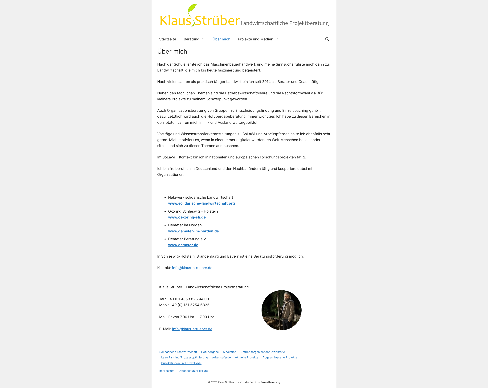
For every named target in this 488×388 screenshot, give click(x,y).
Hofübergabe (210, 352)
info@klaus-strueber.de (192, 268)
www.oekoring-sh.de (187, 217)
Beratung (191, 39)
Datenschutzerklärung (194, 371)
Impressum (166, 371)
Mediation (229, 352)
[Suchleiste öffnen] (327, 39)
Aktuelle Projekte (246, 357)
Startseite (167, 39)
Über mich (221, 39)
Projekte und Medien (255, 39)
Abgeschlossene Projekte (279, 357)
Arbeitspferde (221, 357)
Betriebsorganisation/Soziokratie (263, 352)
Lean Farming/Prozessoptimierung (184, 357)
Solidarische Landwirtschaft (178, 352)
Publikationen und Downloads (181, 363)
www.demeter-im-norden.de (193, 231)
